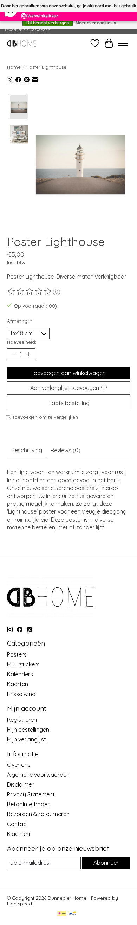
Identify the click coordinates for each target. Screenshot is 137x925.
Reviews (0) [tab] (65, 450)
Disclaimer (20, 784)
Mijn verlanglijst (26, 739)
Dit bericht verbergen (47, 22)
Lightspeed (19, 903)
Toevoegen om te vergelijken (45, 417)
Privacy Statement (31, 794)
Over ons (19, 764)
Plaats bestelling (68, 402)
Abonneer (106, 862)
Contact (17, 823)
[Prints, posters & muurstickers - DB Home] (21, 43)
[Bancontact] (72, 914)
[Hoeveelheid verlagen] (13, 354)
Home (14, 67)
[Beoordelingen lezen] (30, 291)
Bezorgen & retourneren (38, 814)
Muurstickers (23, 664)
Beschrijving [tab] (26, 450)
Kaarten (17, 684)
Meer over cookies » (96, 22)
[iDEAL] (61, 914)
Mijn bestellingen (28, 729)
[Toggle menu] (123, 43)
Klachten (18, 833)
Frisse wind (21, 693)
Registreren (22, 719)
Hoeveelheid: (21, 342)
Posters (17, 654)
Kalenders (20, 674)
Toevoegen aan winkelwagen (68, 373)
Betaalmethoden (29, 804)
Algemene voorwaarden (38, 774)
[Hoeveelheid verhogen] (28, 354)
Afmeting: (19, 321)
